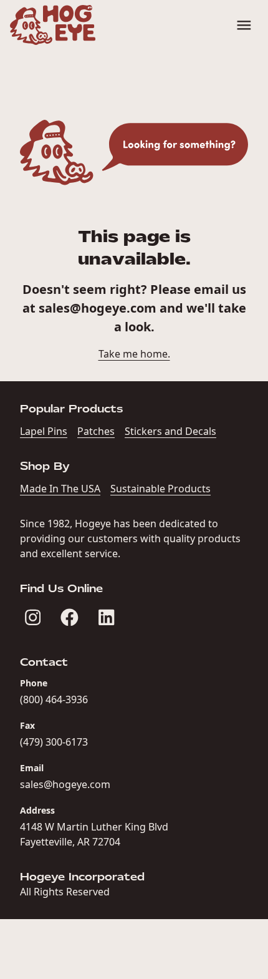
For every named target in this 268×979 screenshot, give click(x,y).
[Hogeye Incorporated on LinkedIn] (106, 617)
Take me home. (134, 354)
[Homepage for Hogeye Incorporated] (52, 25)
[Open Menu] (244, 25)
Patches (96, 431)
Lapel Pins (43, 431)
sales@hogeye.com (97, 308)
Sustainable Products (160, 488)
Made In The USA (60, 488)
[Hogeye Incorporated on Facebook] (69, 617)
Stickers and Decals (170, 431)
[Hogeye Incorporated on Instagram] (32, 617)
